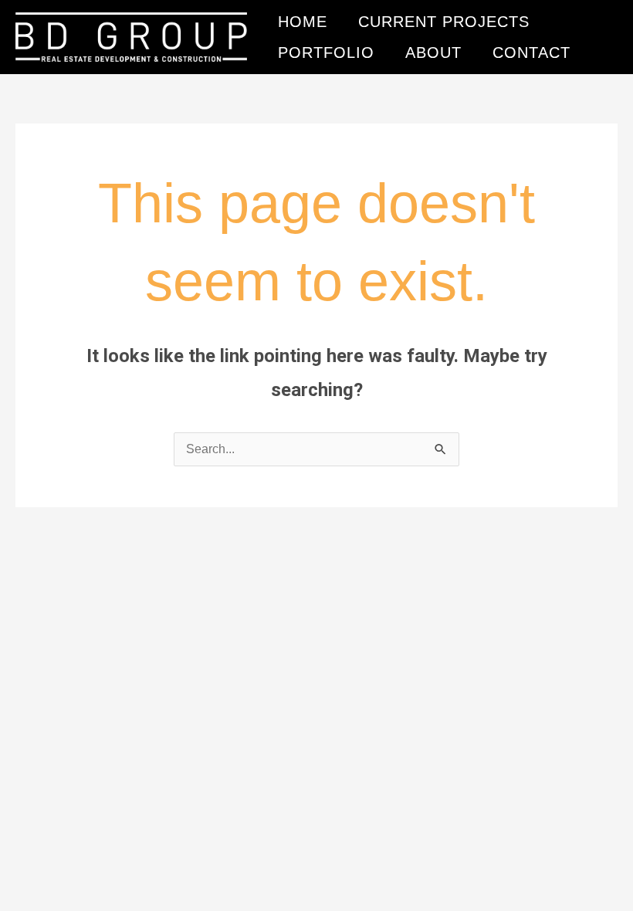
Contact (531, 52)
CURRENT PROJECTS (444, 21)
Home (302, 21)
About (433, 52)
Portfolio (326, 52)
